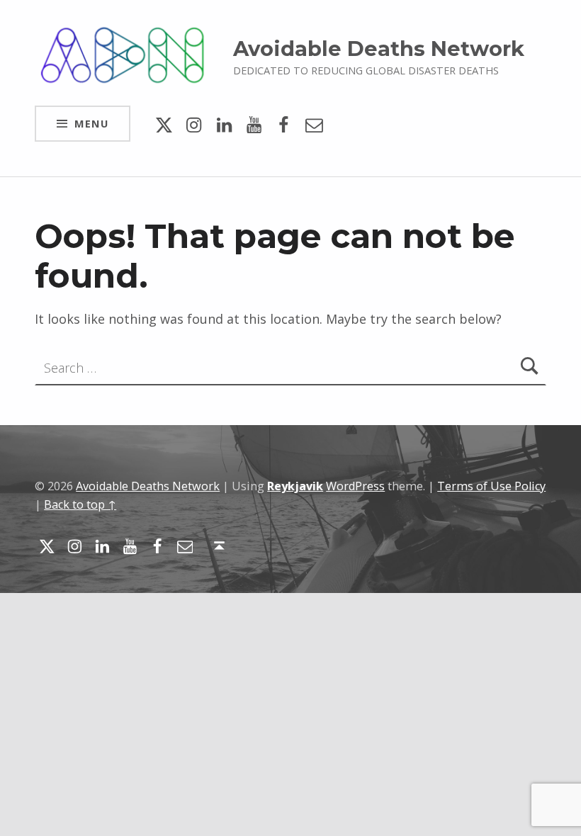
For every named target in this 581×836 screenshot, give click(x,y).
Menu (91, 123)
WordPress (355, 486)
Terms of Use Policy (491, 486)
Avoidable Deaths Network (378, 48)
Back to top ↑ (80, 504)
